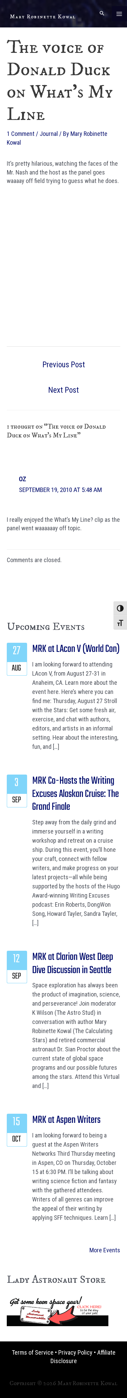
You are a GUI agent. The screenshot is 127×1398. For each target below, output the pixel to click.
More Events (104, 1250)
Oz (22, 479)
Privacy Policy (75, 1352)
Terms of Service (33, 1352)
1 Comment (21, 133)
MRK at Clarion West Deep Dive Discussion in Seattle (72, 963)
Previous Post (63, 364)
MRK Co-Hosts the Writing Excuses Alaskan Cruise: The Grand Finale (75, 794)
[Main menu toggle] (119, 13)
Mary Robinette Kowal (43, 16)
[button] (102, 13)
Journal (49, 133)
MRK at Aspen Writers (66, 1120)
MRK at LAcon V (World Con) (76, 649)
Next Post (63, 390)
